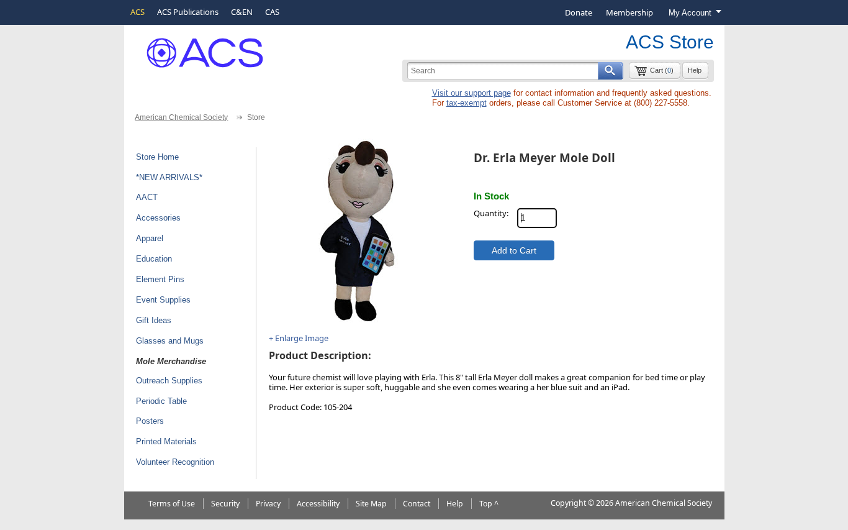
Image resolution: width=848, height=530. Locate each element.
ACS (137, 11)
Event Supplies (163, 299)
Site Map (371, 503)
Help (694, 70)
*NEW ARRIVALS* (169, 177)
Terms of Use (171, 503)
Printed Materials (166, 441)
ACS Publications (188, 11)
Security (225, 503)
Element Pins (160, 279)
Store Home (157, 157)
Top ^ (488, 503)
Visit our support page (471, 93)
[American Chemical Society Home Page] (196, 48)
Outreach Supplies (169, 380)
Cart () (662, 70)
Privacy (268, 503)
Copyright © (572, 503)
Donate (578, 12)
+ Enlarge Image (298, 338)
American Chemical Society (181, 117)
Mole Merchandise (171, 361)
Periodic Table (161, 401)
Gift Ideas (153, 320)
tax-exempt (466, 102)
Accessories (158, 217)
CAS (272, 11)
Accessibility (318, 503)
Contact (416, 503)
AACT (147, 197)
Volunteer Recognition (175, 462)
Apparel (149, 238)
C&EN (242, 11)
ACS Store (670, 42)
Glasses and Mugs (170, 340)
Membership (629, 12)
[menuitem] (578, 12)
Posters (150, 421)
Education (154, 258)
